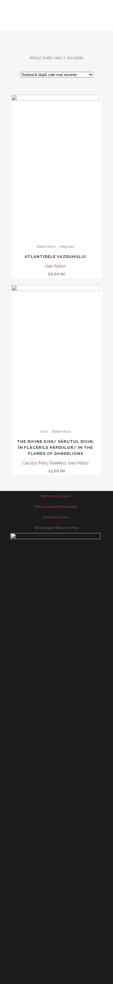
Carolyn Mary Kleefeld (44, 463)
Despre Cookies (55, 517)
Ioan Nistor (55, 266)
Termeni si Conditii (55, 496)
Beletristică (46, 246)
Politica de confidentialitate (55, 506)
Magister (67, 246)
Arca (44, 431)
